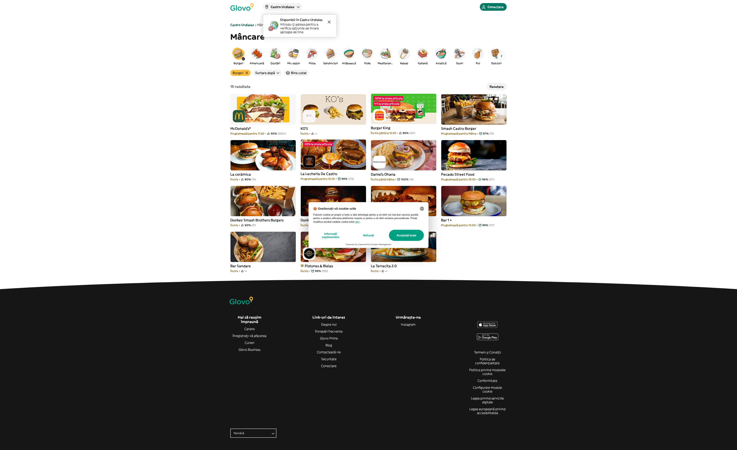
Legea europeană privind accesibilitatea (487, 411)
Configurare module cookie (487, 389)
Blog (329, 345)
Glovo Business (249, 349)
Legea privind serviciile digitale (487, 400)
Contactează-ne (329, 352)
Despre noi (329, 324)
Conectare (328, 366)
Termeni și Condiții (487, 352)
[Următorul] (501, 56)
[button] (238, 56)
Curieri (249, 343)
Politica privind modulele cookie (487, 372)
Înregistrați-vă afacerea (249, 336)
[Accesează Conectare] (242, 7)
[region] (368, 56)
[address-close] (329, 22)
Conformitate (487, 381)
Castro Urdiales (242, 25)
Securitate (328, 359)
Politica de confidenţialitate (487, 361)
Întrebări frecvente (329, 331)
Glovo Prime (329, 338)
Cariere (249, 329)
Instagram (408, 324)
